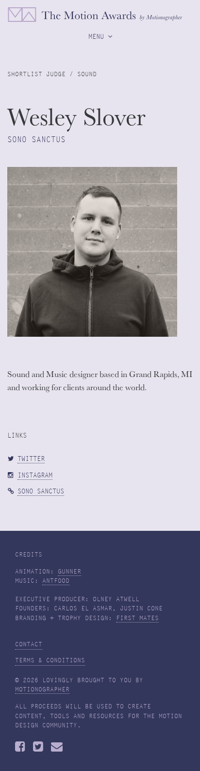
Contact (28, 644)
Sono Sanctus (40, 491)
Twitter (31, 459)
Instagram (34, 475)
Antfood (55, 581)
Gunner (69, 571)
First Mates (137, 618)
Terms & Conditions (50, 660)
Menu (98, 36)
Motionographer (42, 689)
